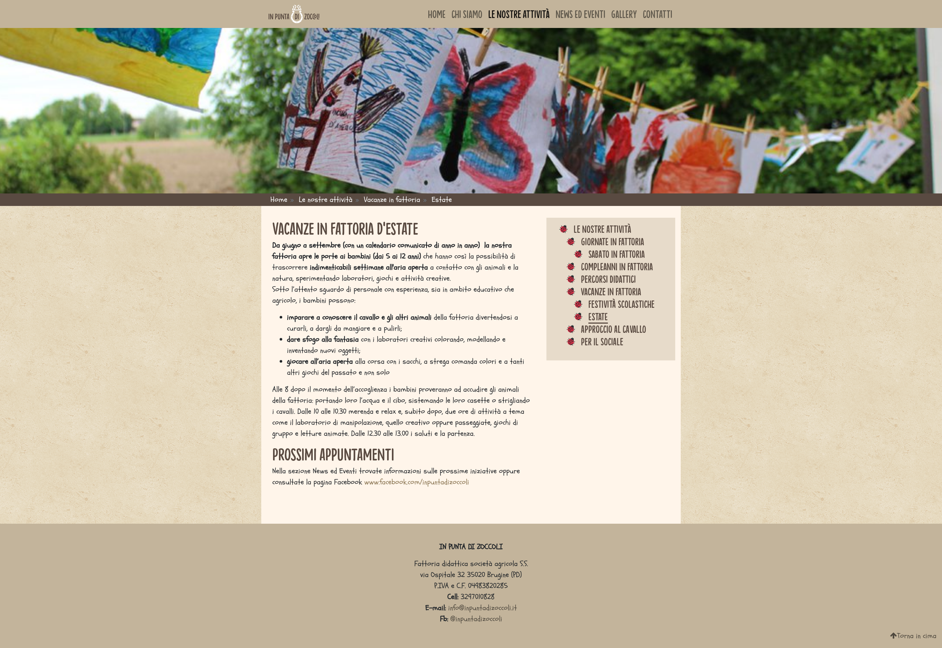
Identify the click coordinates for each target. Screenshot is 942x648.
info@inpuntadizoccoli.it (482, 608)
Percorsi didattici (608, 279)
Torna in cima (916, 636)
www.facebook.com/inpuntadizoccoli (416, 482)
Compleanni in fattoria (617, 266)
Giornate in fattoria (612, 241)
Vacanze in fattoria (611, 291)
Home (437, 14)
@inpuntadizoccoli (476, 619)
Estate (598, 316)
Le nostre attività (519, 14)
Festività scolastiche (621, 304)
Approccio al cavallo (613, 329)
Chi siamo (466, 14)
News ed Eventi (580, 14)
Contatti (657, 14)
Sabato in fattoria (616, 254)
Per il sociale (602, 341)
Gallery (624, 14)
